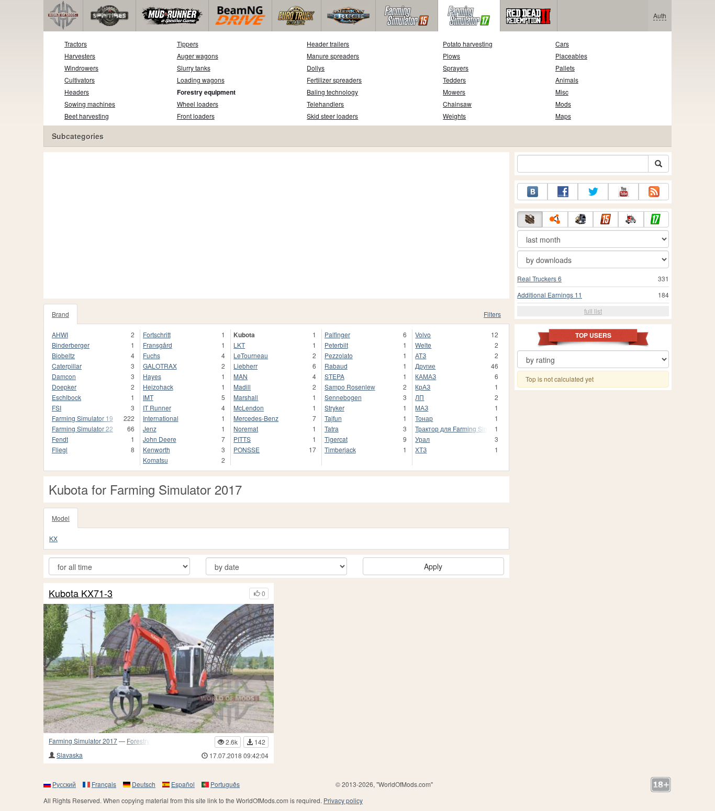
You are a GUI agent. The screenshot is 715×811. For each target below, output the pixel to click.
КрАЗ (422, 386)
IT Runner (157, 407)
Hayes (152, 376)
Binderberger (71, 344)
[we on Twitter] (593, 191)
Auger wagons (197, 55)
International (160, 418)
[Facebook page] (563, 191)
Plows (451, 55)
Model (61, 517)
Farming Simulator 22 (82, 428)
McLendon (248, 407)
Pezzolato (339, 355)
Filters (492, 314)
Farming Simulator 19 (82, 418)
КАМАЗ (425, 376)
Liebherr (245, 365)
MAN (240, 376)
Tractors (75, 43)
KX (53, 538)
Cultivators (79, 79)
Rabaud (336, 365)
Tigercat (336, 439)
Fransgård (157, 344)
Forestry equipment (206, 92)
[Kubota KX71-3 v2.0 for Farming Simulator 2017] (158, 668)
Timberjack (340, 449)
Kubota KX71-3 (81, 593)
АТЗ (420, 355)
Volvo (423, 334)
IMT (148, 397)
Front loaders (196, 115)
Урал (422, 439)
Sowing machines (89, 103)
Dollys (316, 67)
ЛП (419, 397)
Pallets (565, 67)
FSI (56, 407)
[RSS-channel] (654, 191)
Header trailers (328, 43)
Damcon (64, 376)
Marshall (245, 397)
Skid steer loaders (332, 115)
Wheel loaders (197, 103)
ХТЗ (421, 449)
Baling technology (332, 91)
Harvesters (79, 55)
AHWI (60, 334)
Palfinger (337, 334)
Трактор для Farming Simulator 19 (451, 428)
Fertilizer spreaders (334, 79)
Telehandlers (325, 103)
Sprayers (455, 67)
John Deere (159, 439)
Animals (566, 79)
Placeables (571, 55)
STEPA (334, 376)
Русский (64, 784)
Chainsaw (457, 103)
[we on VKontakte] (532, 191)
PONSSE (246, 449)
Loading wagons (201, 79)
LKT (239, 344)
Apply (433, 566)
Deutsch (143, 784)
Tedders (454, 79)
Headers (76, 91)
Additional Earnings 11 (549, 294)
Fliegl (60, 449)
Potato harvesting (468, 43)
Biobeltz (63, 355)
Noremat (245, 428)
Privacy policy (343, 800)
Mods (563, 103)
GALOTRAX (160, 365)
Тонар (424, 418)
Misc (561, 91)
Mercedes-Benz (255, 418)
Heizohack (158, 386)
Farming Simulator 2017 (83, 740)
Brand (60, 314)
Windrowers (81, 67)
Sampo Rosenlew (350, 386)
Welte (423, 344)
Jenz (150, 428)
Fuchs (151, 355)
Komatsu (155, 459)
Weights (454, 115)
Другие (425, 365)
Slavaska (70, 754)
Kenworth (156, 449)
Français (104, 784)
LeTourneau (250, 355)
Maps (563, 115)
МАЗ (421, 407)
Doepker (64, 386)
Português (225, 784)
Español (183, 784)
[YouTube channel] (623, 191)
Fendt (60, 439)
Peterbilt (336, 344)
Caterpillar (67, 365)
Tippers (187, 43)
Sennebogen (343, 397)
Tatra (332, 428)
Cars (562, 43)
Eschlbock (66, 397)
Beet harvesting (86, 115)
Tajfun (333, 418)
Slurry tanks (193, 67)
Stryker (334, 407)
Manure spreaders (333, 55)
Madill (242, 386)
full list (593, 310)
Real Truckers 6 (539, 278)
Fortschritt (157, 334)
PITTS (242, 439)
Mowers (454, 91)
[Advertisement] (276, 225)
